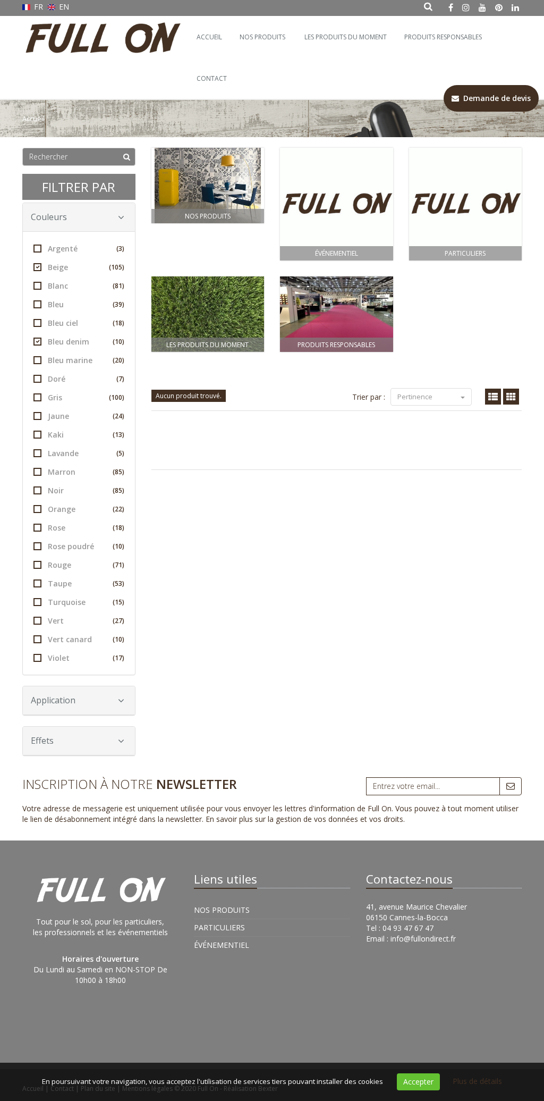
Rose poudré (86, 546)
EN (63, 7)
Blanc (86, 286)
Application (53, 700)
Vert (86, 621)
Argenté (86, 248)
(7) (120, 378)
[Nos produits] (208, 185)
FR (38, 7)
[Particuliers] (465, 204)
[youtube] (482, 7)
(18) (118, 322)
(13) (118, 434)
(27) (118, 620)
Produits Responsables (336, 344)
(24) (118, 416)
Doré (86, 379)
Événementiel (336, 253)
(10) (118, 341)
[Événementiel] (336, 204)
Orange (86, 509)
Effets (42, 740)
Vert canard (86, 639)
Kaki (86, 435)
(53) (118, 583)
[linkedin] (515, 7)
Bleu (86, 304)
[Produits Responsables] (336, 314)
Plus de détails (477, 1081)
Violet (86, 658)
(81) (118, 285)
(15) (118, 602)
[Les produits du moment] (208, 314)
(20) (118, 360)
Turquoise (86, 602)
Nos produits (208, 216)
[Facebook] (450, 7)
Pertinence (415, 396)
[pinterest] (499, 7)
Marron (86, 472)
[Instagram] (466, 7)
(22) (118, 509)
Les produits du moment (207, 344)
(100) (116, 397)
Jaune (86, 416)
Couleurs (49, 217)
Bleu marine (86, 360)
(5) (120, 453)
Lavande (86, 453)
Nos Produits (262, 36)
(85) (118, 471)
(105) (116, 267)
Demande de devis (495, 98)
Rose (86, 528)
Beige (86, 267)
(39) (118, 304)
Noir (86, 490)
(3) (120, 248)
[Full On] (100, 29)
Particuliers (465, 253)
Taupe (86, 583)
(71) (118, 564)
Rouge (86, 565)
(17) (118, 657)
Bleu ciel (86, 323)
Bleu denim (86, 342)
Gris (86, 397)
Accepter (418, 1082)
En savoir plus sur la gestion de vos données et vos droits (304, 819)
